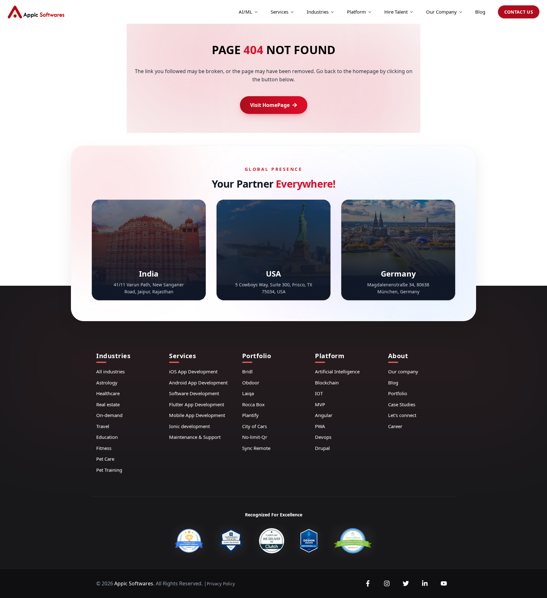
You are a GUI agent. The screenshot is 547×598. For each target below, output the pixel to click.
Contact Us (518, 12)
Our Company (441, 12)
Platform (356, 12)
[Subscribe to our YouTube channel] (444, 583)
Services (279, 12)
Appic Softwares (133, 583)
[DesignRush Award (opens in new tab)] (308, 540)
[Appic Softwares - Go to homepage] (36, 12)
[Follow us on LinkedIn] (425, 583)
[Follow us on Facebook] (368, 583)
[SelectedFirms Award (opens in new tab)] (353, 540)
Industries (318, 12)
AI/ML (245, 12)
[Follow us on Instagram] (387, 583)
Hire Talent (396, 12)
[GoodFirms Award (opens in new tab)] (189, 540)
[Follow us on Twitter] (406, 583)
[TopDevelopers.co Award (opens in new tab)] (231, 540)
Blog (480, 12)
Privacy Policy (221, 584)
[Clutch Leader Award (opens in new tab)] (271, 540)
